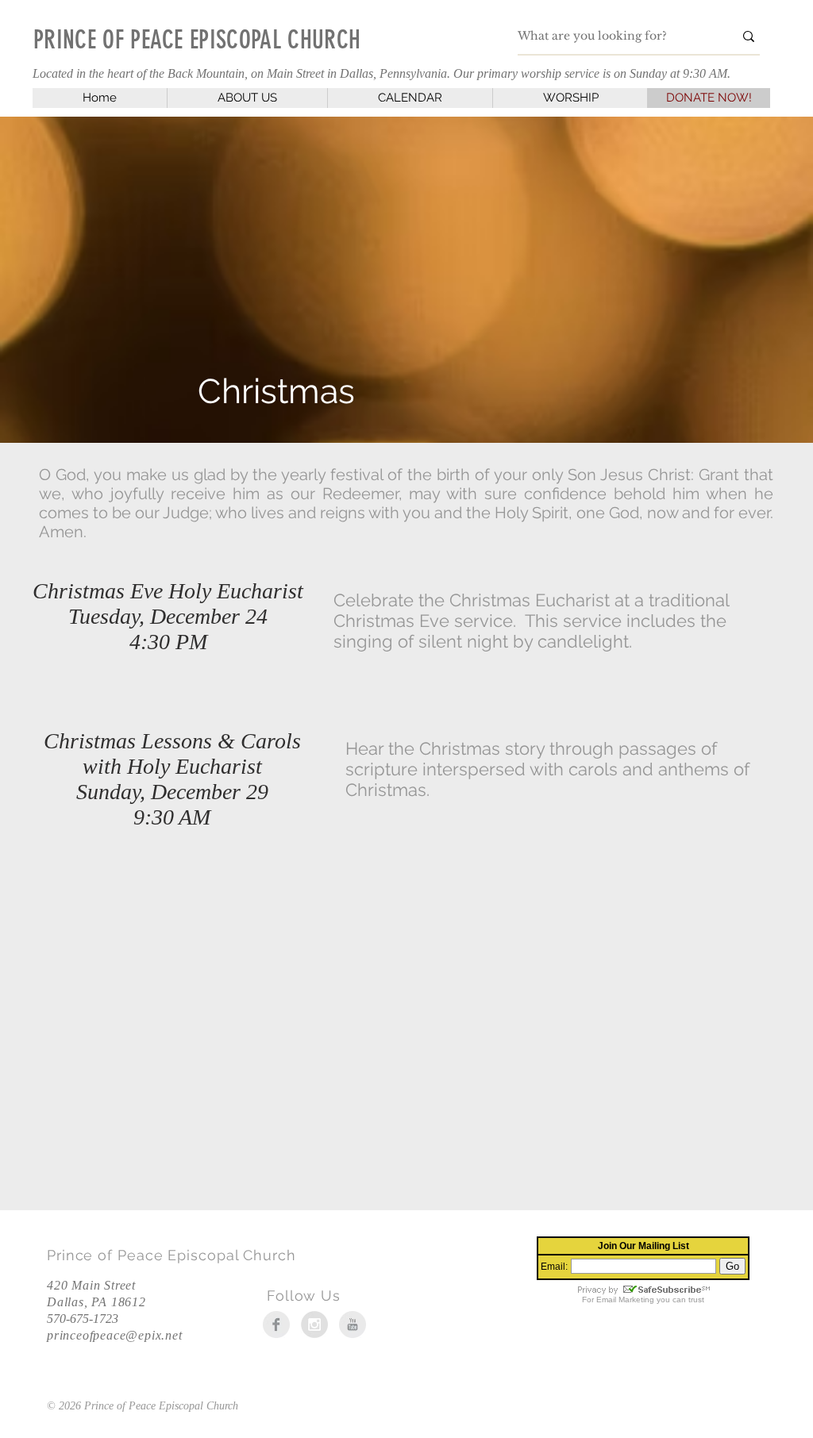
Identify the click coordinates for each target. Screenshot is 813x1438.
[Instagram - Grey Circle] (314, 1324)
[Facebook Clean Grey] (276, 1324)
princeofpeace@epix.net (115, 1335)
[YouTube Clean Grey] (352, 1324)
